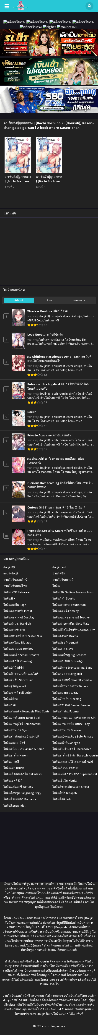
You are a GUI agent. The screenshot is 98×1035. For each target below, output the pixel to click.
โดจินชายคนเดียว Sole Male (70, 623)
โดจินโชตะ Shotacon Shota (70, 786)
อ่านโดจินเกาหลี (50, 397)
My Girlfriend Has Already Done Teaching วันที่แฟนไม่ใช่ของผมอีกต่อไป (59, 359)
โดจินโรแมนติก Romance (19, 799)
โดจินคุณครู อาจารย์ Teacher (71, 617)
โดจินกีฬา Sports (63, 598)
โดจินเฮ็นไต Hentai (64, 780)
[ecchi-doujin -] (20, 9)
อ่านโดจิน (75, 393)
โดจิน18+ (74, 397)
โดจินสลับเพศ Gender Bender (71, 705)
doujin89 (45, 316)
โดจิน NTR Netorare (16, 592)
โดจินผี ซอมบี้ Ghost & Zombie (72, 680)
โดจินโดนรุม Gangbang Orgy (22, 793)
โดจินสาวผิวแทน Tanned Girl (21, 718)
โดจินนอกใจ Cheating (17, 661)
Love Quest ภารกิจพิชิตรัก (45, 334)
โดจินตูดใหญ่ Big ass (17, 642)
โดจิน (35, 370)
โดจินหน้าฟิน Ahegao (66, 743)
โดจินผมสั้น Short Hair (18, 680)
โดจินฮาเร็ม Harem (77, 343)
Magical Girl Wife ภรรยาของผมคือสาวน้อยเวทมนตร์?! (56, 461)
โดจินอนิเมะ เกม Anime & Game (23, 749)
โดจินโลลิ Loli (61, 799)
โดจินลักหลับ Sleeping (66, 699)
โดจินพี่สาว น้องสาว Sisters (70, 686)
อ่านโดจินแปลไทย (64, 540)
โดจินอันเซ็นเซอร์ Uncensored (71, 749)
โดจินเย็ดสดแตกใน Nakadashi (22, 774)
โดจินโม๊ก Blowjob (64, 793)
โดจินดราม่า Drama (51, 339)
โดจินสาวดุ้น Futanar (66, 711)
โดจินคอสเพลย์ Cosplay (18, 617)
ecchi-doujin (74, 316)
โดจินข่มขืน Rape (14, 605)
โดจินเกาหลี (51, 320)
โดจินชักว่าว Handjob (17, 623)
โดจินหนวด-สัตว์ (14, 743)
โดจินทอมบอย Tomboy (18, 648)
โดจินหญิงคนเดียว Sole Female (72, 736)
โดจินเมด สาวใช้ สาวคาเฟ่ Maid (72, 761)
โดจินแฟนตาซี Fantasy (18, 786)
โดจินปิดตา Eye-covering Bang (72, 667)
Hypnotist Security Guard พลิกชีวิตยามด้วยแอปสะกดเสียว (59, 533)
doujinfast (58, 316)
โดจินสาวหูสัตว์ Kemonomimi (22, 724)
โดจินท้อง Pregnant (65, 642)
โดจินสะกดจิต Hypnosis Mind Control (27, 711)
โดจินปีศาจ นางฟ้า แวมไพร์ (21, 673)
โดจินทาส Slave (62, 648)
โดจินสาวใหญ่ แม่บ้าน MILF (21, 736)
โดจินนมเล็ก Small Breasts (21, 655)
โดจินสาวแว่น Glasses (67, 730)
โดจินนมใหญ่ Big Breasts (76, 472)
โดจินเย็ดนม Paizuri (65, 768)
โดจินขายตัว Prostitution (69, 605)
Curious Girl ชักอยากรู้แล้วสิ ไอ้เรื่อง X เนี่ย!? (56, 507)
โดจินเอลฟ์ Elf (12, 780)
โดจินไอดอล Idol (14, 805)
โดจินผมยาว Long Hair (67, 673)
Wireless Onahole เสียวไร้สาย (47, 311)
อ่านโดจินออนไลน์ (15, 579)
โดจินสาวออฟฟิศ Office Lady (71, 724)
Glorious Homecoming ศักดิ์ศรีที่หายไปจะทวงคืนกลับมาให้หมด (60, 485)
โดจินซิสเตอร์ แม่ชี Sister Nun (22, 636)
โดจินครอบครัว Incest (17, 611)
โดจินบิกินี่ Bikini (13, 667)
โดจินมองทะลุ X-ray (65, 692)
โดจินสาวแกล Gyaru (16, 730)
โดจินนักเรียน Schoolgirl (68, 661)
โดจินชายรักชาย (14, 630)
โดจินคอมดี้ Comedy (65, 611)
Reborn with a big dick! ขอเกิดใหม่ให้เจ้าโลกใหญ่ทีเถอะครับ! (58, 387)
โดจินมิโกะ (10, 699)
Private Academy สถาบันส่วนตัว (49, 435)
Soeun (31, 412)
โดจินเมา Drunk (13, 768)
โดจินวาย (75, 544)
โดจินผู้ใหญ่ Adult (14, 686)
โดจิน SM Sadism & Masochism (72, 592)
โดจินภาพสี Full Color (51, 343)
